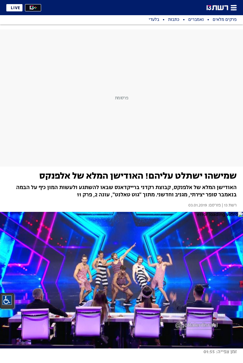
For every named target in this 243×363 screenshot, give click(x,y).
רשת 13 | (229, 205)
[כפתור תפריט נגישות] (7, 300)
